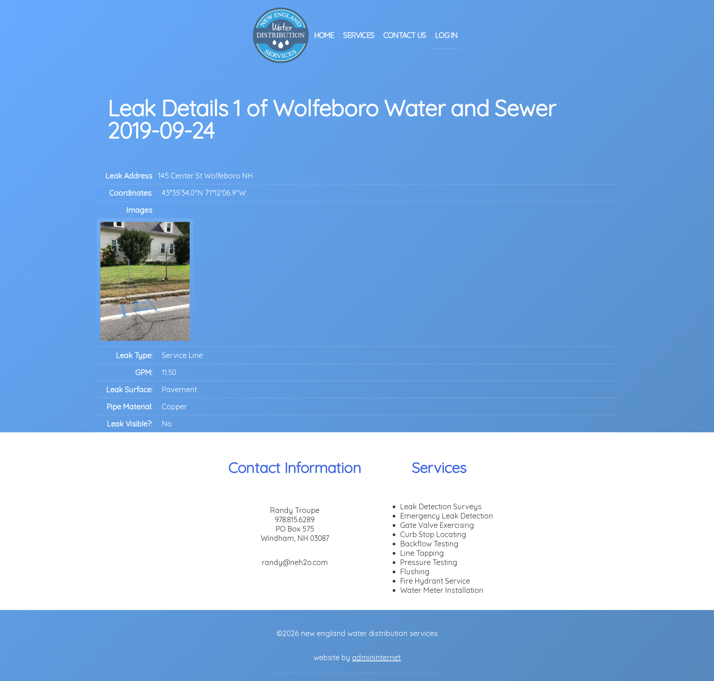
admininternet (376, 657)
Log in (446, 35)
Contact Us (404, 35)
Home (324, 35)
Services (358, 35)
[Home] (281, 34)
